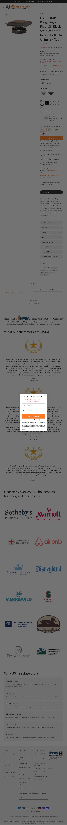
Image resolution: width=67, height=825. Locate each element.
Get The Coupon (33, 416)
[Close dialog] (45, 395)
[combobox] (25, 411)
